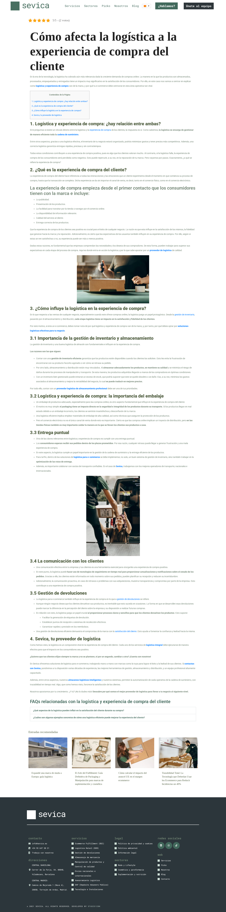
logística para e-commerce (87, 457)
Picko (106, 5)
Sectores (91, 5)
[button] (113, 710)
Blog (135, 5)
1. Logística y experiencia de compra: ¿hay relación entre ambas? (60, 101)
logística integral (154, 645)
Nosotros (121, 5)
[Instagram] (168, 845)
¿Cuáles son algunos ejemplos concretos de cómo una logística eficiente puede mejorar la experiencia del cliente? (89, 717)
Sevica (119, 466)
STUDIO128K (94, 906)
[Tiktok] (176, 845)
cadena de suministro (67, 134)
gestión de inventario (184, 314)
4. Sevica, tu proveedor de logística (47, 115)
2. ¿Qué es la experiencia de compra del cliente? (52, 106)
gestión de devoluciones (128, 599)
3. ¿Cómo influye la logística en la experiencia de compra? (56, 110)
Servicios (72, 5)
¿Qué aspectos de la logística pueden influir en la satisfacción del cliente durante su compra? (78, 710)
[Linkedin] (161, 845)
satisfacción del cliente (126, 631)
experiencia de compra (100, 130)
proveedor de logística (161, 250)
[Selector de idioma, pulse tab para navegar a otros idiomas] (146, 6)
